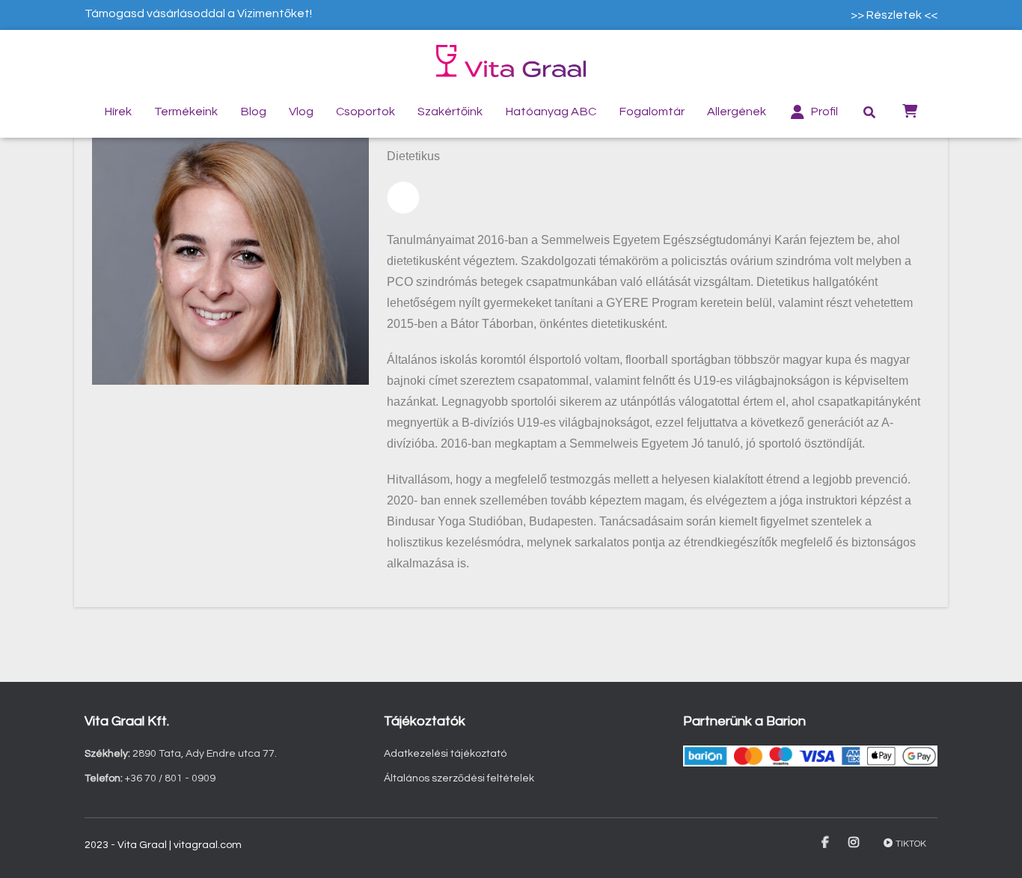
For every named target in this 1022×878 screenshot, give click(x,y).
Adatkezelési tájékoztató (445, 754)
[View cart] (910, 110)
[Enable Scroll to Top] (992, 848)
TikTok (911, 844)
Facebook (826, 843)
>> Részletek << (894, 15)
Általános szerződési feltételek (459, 778)
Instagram (855, 843)
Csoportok (365, 112)
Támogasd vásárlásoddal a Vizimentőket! (198, 13)
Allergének (736, 112)
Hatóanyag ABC (550, 112)
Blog (253, 112)
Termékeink (186, 112)
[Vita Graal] (511, 61)
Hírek (118, 112)
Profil (824, 112)
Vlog (301, 112)
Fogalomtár (652, 112)
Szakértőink (450, 112)
